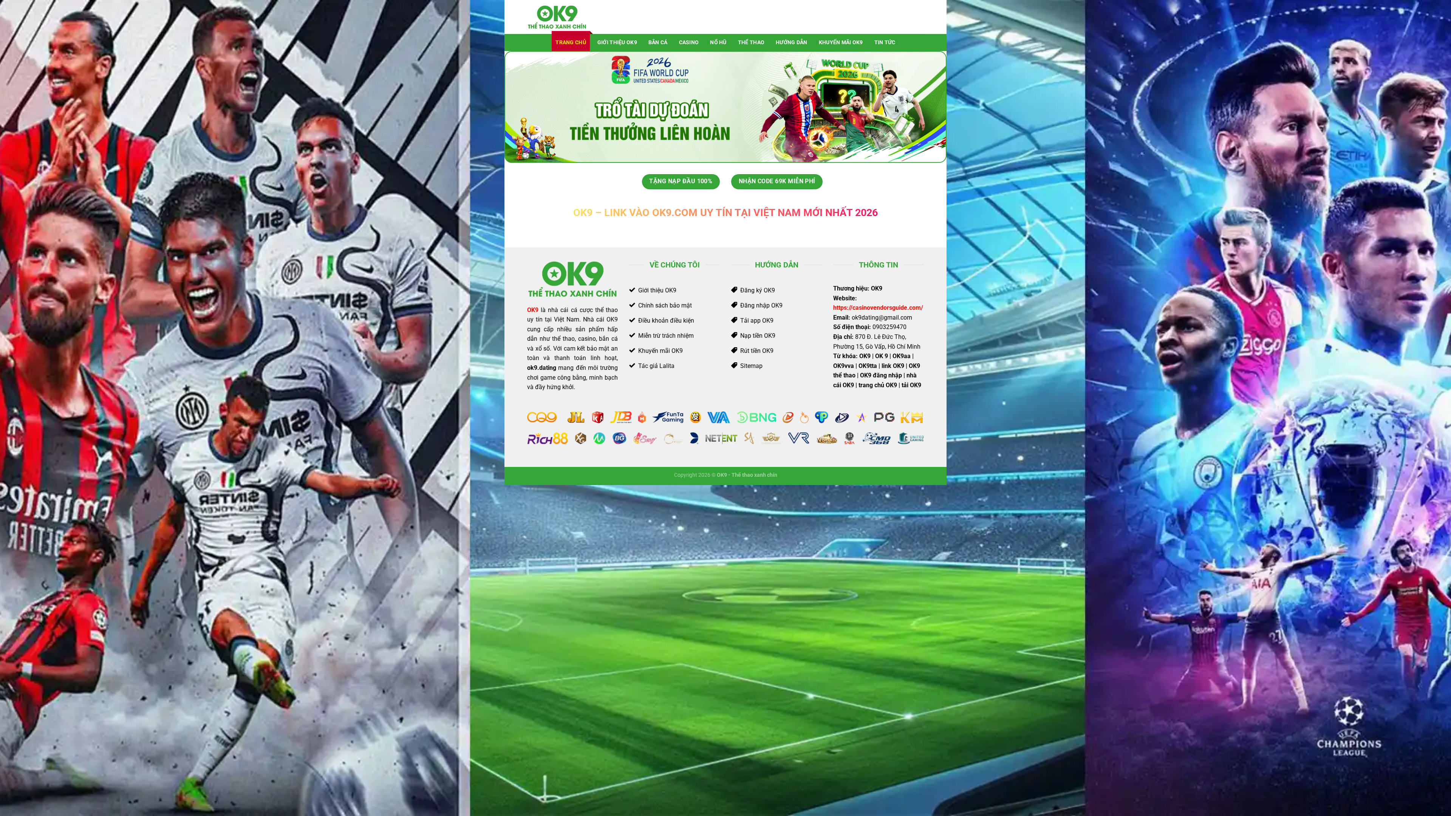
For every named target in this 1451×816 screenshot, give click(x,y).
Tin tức (885, 42)
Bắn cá (658, 42)
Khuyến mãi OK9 (841, 42)
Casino (689, 42)
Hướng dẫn (791, 42)
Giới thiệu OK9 (617, 42)
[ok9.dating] (565, 17)
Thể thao (751, 42)
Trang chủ (570, 42)
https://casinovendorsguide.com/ (878, 307)
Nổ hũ (718, 42)
